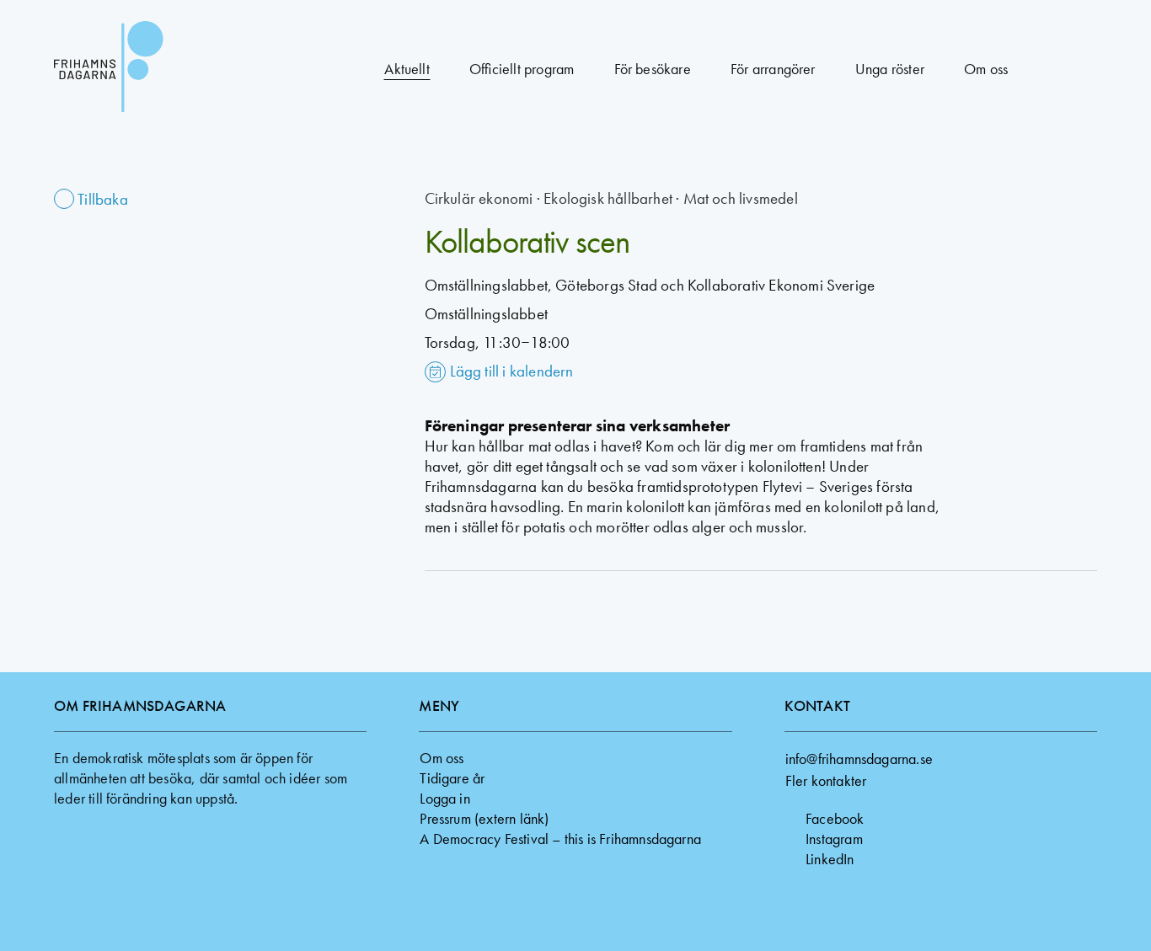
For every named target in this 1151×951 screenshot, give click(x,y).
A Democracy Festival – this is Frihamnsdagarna (560, 838)
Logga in (445, 798)
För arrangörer (773, 68)
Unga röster (889, 68)
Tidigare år (452, 778)
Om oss (986, 68)
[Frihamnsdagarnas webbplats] (155, 69)
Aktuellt (407, 68)
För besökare (652, 68)
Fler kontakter (826, 780)
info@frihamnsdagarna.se (859, 758)
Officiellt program (521, 68)
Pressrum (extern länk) (484, 818)
